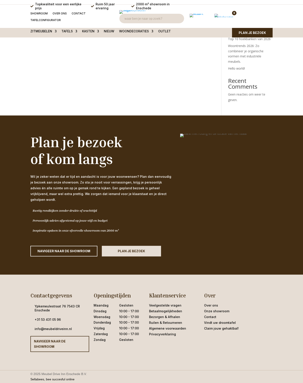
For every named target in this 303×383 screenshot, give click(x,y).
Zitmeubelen (41, 31)
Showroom (39, 13)
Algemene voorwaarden (167, 328)
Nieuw (109, 31)
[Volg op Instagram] (216, 339)
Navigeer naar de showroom (50, 343)
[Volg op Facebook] (207, 339)
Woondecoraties (134, 31)
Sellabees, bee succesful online (52, 379)
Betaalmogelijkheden (165, 311)
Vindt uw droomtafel (220, 322)
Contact (79, 13)
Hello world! (236, 68)
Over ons (60, 13)
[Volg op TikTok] (225, 339)
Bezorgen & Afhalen (164, 317)
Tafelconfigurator (45, 20)
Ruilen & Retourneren (165, 322)
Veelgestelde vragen (165, 305)
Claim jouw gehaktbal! (221, 328)
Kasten (88, 31)
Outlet (164, 31)
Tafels (67, 31)
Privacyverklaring (162, 334)
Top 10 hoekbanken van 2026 (249, 39)
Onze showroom (216, 311)
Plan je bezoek (252, 33)
